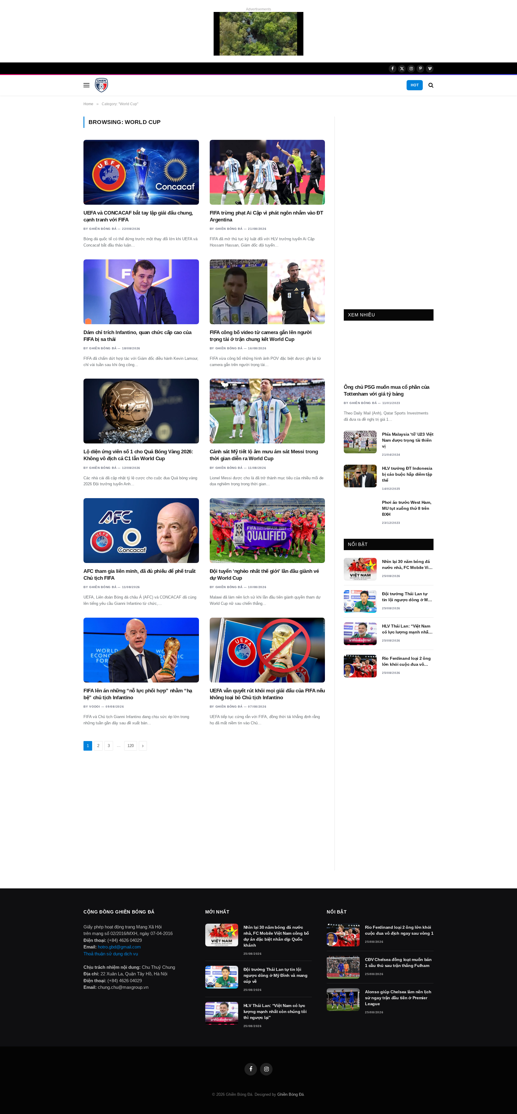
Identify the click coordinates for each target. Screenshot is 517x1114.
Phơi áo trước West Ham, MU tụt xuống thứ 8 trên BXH (406, 508)
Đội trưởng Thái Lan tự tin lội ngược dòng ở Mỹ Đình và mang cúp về (406, 597)
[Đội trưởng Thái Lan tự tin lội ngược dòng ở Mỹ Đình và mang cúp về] (360, 601)
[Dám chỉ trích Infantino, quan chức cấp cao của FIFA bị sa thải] (141, 291)
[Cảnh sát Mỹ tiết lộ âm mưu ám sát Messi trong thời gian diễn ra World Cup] (267, 411)
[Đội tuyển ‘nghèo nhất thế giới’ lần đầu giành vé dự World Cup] (267, 530)
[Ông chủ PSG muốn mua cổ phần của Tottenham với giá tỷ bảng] (389, 353)
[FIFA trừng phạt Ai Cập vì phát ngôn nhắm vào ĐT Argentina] (267, 172)
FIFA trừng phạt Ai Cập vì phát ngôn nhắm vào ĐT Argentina (266, 216)
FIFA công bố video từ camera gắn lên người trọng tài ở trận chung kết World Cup (261, 336)
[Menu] (86, 85)
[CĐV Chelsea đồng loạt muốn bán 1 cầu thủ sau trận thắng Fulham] (343, 967)
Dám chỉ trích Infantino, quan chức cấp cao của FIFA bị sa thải (137, 336)
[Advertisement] (389, 206)
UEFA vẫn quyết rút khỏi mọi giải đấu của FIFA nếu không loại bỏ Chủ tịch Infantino (267, 694)
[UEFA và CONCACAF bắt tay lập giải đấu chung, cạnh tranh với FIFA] (141, 172)
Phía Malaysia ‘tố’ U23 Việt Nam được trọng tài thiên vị (407, 440)
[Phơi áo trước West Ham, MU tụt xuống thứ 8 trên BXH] (360, 510)
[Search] (430, 85)
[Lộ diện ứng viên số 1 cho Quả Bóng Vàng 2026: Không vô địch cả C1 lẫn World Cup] (141, 411)
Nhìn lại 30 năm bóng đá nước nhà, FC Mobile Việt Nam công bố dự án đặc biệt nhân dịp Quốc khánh (407, 564)
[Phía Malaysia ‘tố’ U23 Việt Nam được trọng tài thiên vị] (360, 442)
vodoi (94, 706)
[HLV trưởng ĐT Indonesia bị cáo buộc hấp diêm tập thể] (360, 476)
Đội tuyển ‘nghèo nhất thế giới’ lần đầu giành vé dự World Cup (264, 574)
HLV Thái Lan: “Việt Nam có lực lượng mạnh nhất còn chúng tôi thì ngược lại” (406, 629)
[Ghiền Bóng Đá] (101, 85)
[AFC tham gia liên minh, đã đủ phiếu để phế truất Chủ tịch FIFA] (141, 530)
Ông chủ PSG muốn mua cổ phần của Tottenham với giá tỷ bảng (386, 390)
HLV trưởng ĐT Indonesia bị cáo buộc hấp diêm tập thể (407, 474)
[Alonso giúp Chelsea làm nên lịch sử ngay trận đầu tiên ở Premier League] (343, 999)
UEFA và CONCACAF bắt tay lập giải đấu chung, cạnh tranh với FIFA (138, 216)
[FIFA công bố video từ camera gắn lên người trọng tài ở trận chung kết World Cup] (267, 291)
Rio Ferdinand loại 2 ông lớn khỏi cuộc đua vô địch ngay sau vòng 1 (406, 661)
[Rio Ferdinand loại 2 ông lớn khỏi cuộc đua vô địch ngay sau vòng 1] (360, 666)
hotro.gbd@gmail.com (119, 946)
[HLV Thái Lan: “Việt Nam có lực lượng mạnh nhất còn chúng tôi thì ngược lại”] (360, 633)
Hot (415, 85)
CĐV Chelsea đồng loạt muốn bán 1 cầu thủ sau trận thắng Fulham (398, 962)
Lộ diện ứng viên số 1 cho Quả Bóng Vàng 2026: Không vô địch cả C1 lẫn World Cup (138, 455)
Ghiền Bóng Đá (102, 228)
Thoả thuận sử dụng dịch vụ (110, 953)
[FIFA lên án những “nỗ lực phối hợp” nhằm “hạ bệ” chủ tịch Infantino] (141, 650)
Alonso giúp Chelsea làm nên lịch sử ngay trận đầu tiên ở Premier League (398, 997)
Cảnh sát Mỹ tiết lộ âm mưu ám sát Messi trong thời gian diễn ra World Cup (264, 455)
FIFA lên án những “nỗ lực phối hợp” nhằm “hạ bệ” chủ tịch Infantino (137, 694)
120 (130, 745)
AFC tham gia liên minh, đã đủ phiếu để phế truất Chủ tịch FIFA (139, 574)
